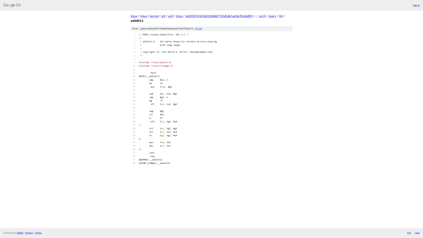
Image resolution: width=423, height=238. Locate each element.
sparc (272, 16)
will (170, 16)
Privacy (29, 232)
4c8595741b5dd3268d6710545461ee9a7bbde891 (219, 16)
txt (409, 232)
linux (134, 16)
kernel (154, 16)
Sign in (416, 5)
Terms (38, 232)
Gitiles (20, 232)
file (198, 28)
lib (281, 16)
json (417, 232)
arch (262, 16)
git (163, 16)
